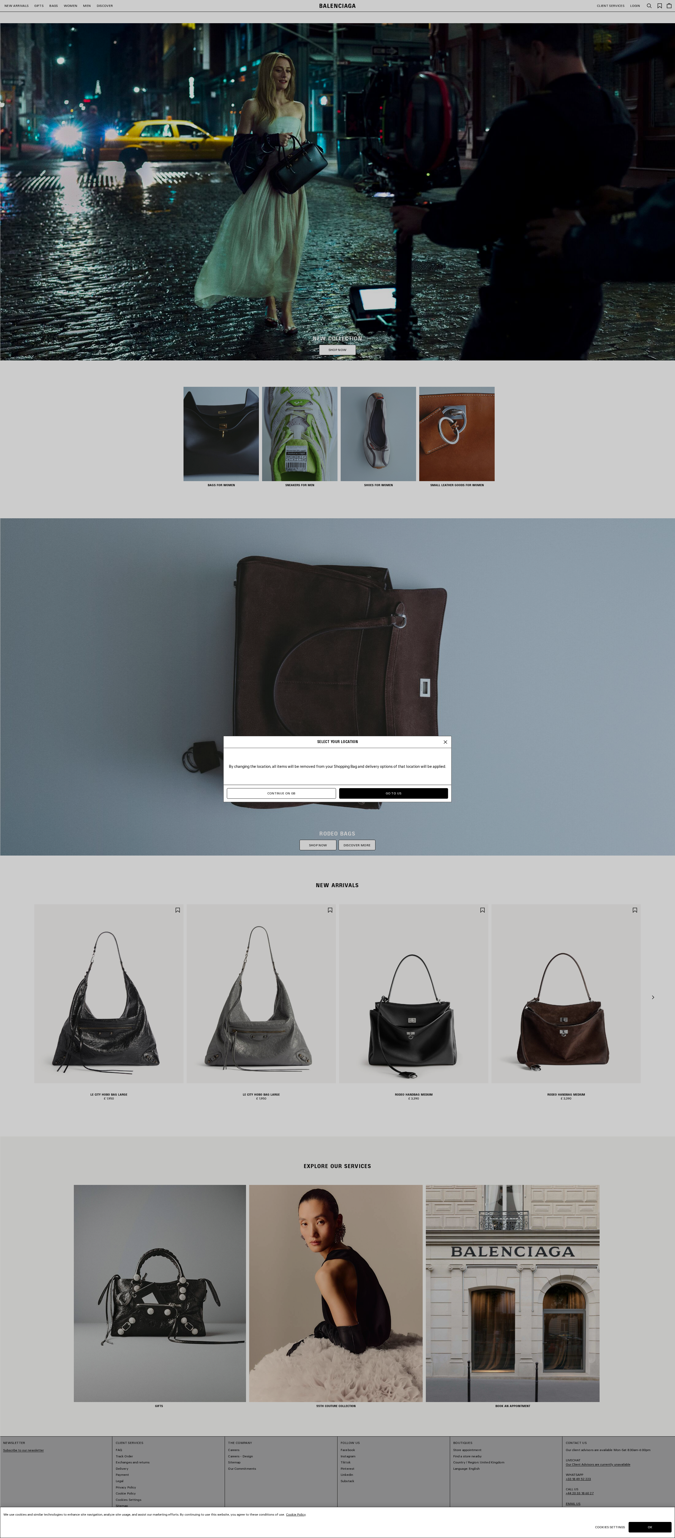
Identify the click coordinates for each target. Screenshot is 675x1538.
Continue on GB (281, 793)
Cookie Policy (296, 1514)
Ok (650, 1527)
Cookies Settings (610, 1527)
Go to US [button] (393, 793)
